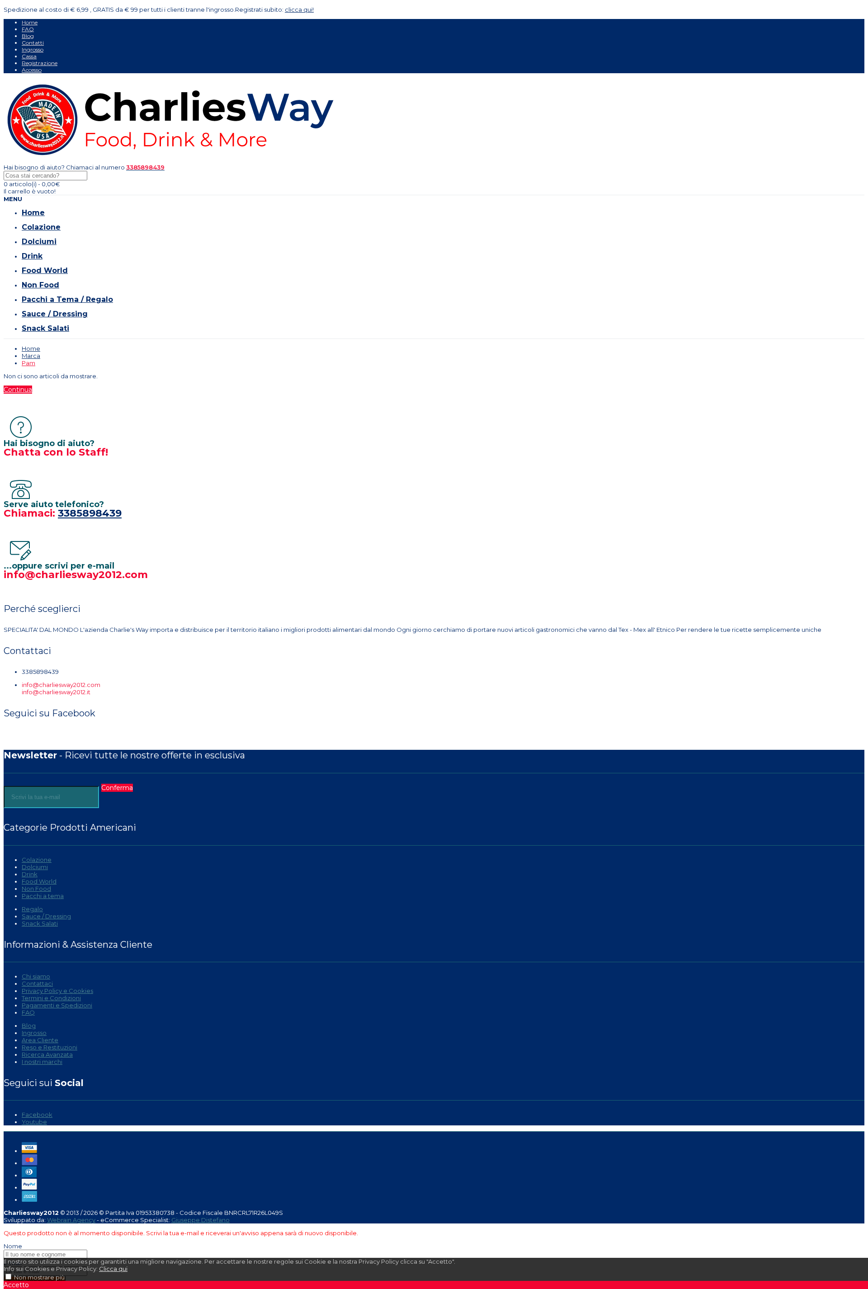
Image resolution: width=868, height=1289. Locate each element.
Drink (30, 874)
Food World (39, 881)
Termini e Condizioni (51, 998)
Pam (28, 363)
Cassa (29, 56)
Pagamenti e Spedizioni (57, 1005)
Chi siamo (36, 976)
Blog (28, 36)
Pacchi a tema (43, 895)
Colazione (37, 859)
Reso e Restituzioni (49, 1047)
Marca (31, 355)
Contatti (33, 42)
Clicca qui (113, 1268)
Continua (18, 390)
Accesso (32, 69)
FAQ (28, 29)
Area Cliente (40, 1040)
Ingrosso (32, 49)
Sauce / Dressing (46, 916)
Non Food (36, 888)
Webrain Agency (71, 1219)
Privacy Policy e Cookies (57, 990)
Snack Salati (40, 923)
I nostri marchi (42, 1061)
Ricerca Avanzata (47, 1054)
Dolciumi (35, 866)
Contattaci (37, 983)
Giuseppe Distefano (200, 1219)
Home (30, 22)
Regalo (32, 909)
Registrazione (39, 63)
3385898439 (90, 513)
